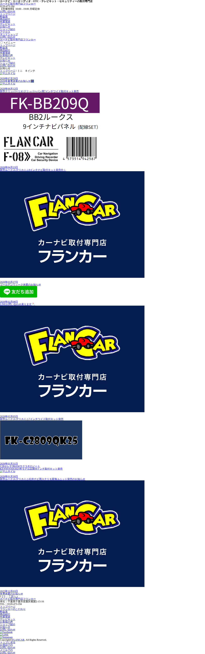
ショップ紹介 (7, 29)
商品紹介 (5, 19)
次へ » (14, 596)
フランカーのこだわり (13, 609)
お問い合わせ (7, 11)
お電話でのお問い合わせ (7, 646)
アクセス (5, 32)
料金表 (4, 16)
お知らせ (5, 26)
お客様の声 (6, 55)
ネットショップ (9, 34)
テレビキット (7, 24)
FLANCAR (18, 639)
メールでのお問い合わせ (7, 651)
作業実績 (5, 21)
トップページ (7, 14)
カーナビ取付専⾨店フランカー (18, 3)
